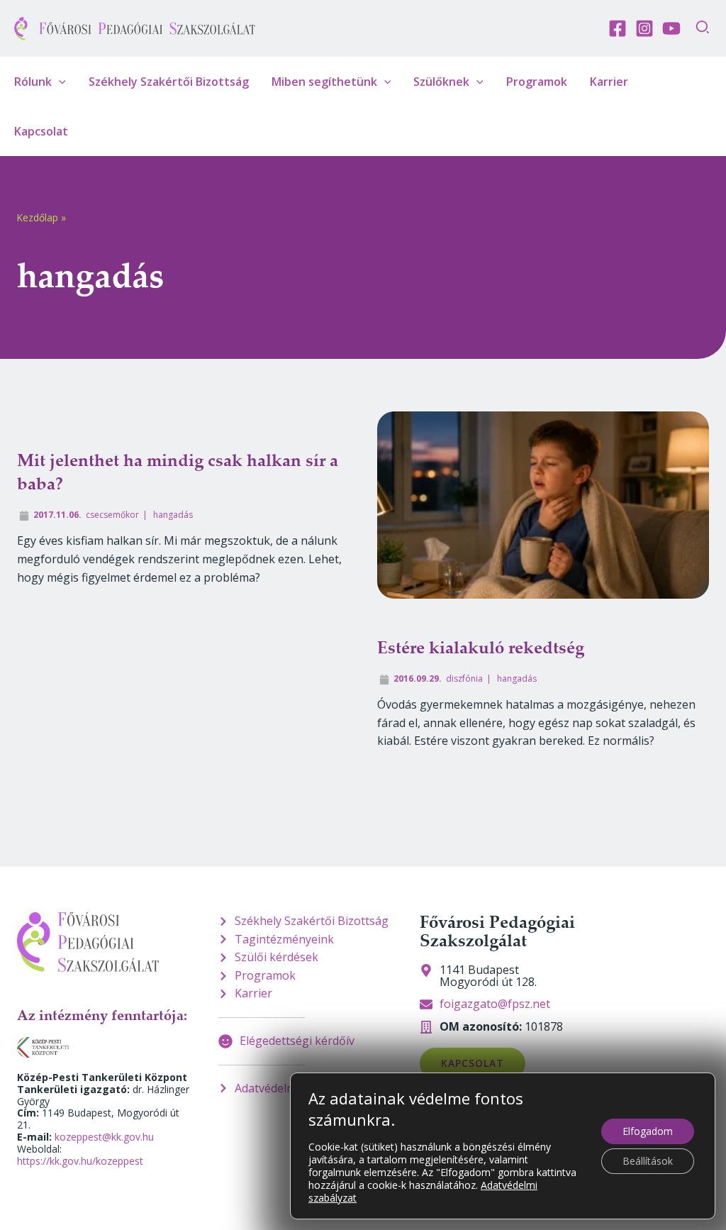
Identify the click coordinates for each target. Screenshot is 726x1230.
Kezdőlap (37, 217)
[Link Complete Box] (183, 588)
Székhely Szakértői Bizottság (169, 81)
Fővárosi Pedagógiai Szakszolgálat (497, 930)
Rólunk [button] (33, 81)
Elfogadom (647, 1131)
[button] (703, 28)
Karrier (609, 81)
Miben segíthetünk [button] (324, 81)
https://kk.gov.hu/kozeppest (80, 1161)
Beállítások (647, 1161)
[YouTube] (671, 28)
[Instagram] (644, 28)
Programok (536, 81)
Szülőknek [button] (441, 81)
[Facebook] (617, 28)
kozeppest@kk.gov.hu (104, 1136)
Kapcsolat (41, 131)
